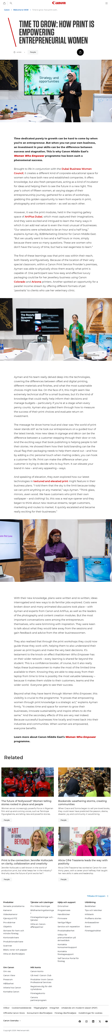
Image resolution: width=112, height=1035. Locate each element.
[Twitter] (100, 1021)
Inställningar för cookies (90, 1013)
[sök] (11, 3)
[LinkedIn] (93, 1021)
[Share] (80, 52)
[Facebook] (80, 1021)
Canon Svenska (11, 1020)
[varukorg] (4, 3)
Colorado (19, 281)
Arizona (36, 281)
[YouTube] (106, 1021)
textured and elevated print (50, 481)
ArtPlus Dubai (33, 216)
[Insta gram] (86, 1021)
